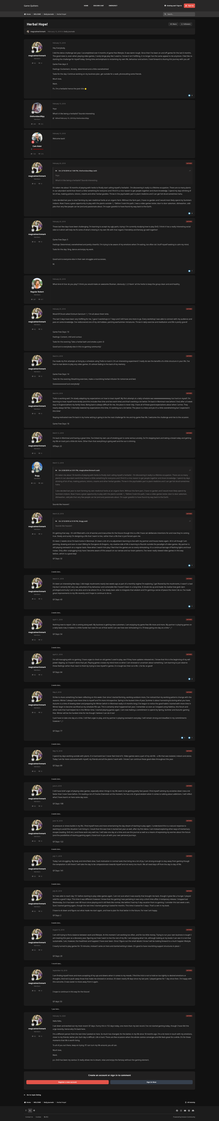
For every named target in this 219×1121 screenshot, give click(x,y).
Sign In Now (151, 1082)
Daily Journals (69, 31)
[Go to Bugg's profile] (37, 467)
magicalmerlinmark (37, 31)
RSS (46, 1117)
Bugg (37, 475)
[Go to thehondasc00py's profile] (37, 108)
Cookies (38, 1117)
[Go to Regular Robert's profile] (37, 283)
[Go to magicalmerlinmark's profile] (28, 31)
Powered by (184, 1117)
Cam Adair (37, 146)
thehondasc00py (37, 116)
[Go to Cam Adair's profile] (37, 137)
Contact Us (29, 1117)
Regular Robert (37, 292)
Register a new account (67, 1082)
